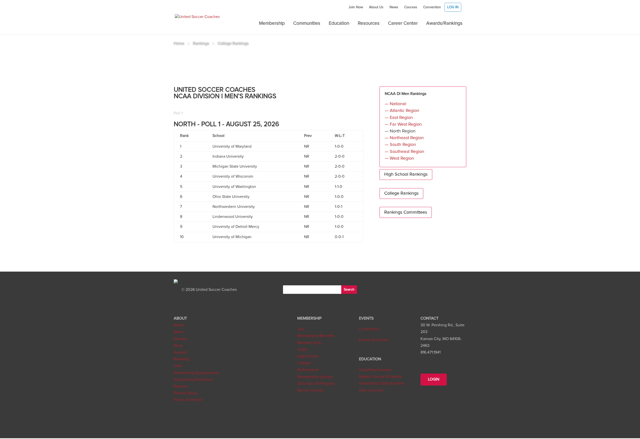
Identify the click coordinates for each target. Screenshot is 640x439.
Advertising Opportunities (196, 373)
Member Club (309, 343)
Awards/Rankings (444, 24)
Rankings (182, 359)
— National (395, 104)
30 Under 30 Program (316, 384)
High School (307, 356)
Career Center (403, 24)
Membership (272, 24)
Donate (180, 339)
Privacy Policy (186, 393)
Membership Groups (314, 377)
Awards (180, 352)
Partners (181, 386)
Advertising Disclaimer (193, 380)
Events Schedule (373, 340)
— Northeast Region (404, 138)
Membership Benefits (315, 336)
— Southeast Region (404, 151)
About (179, 325)
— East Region (399, 117)
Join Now (355, 7)
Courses (410, 7)
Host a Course (371, 390)
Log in (452, 7)
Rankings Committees (405, 212)
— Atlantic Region (402, 110)
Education (339, 24)
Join (301, 329)
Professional (307, 370)
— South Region (400, 144)
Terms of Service (188, 400)
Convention (432, 7)
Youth (302, 350)
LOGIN (433, 379)
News (394, 7)
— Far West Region (403, 124)
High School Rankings (406, 174)
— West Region (399, 158)
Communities (306, 24)
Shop (178, 346)
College (304, 363)
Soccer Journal (310, 390)
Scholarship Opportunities (381, 383)
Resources (369, 24)
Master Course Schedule (380, 377)
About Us (376, 7)
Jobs (178, 366)
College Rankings (401, 193)
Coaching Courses (375, 370)
